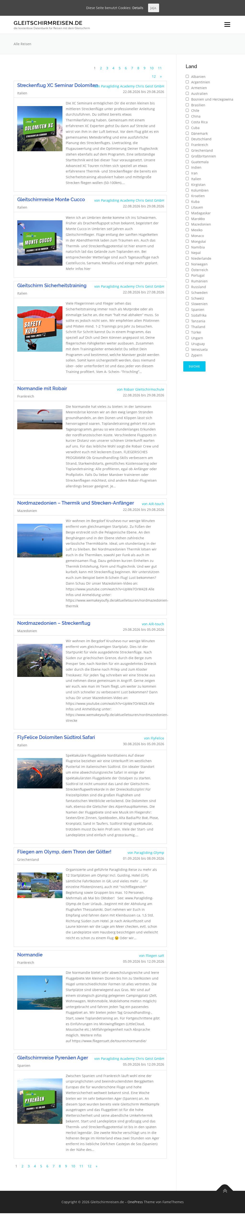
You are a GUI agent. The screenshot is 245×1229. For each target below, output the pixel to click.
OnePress (135, 1202)
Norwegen (199, 264)
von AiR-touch (153, 503)
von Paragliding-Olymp (146, 852)
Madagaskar (201, 213)
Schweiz (197, 298)
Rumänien (199, 281)
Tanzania (198, 321)
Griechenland (202, 150)
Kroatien (198, 196)
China (195, 116)
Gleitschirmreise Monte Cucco (51, 199)
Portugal (198, 275)
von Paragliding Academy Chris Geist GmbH (129, 86)
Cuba (195, 127)
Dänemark (199, 133)
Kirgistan (198, 184)
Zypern (196, 355)
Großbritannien (203, 156)
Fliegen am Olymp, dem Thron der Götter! (64, 852)
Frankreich (199, 144)
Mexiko (196, 230)
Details (137, 7)
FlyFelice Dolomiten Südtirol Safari (56, 737)
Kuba (195, 201)
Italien (196, 179)
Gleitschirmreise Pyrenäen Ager (52, 1058)
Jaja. (153, 7)
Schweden (199, 292)
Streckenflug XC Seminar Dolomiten (57, 85)
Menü (227, 24)
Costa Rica (199, 122)
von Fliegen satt (151, 955)
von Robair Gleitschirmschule (140, 389)
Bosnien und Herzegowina (212, 99)
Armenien (199, 88)
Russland (198, 287)
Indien (196, 167)
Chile (195, 110)
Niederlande (201, 258)
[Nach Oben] (224, 1190)
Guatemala (200, 162)
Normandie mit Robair (42, 388)
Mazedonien (201, 224)
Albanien (198, 76)
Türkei (196, 332)
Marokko (198, 218)
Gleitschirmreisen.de (48, 23)
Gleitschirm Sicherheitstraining (52, 285)
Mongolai (198, 241)
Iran (194, 173)
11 (160, 68)
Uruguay (198, 343)
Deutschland (201, 139)
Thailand (198, 326)
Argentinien (200, 82)
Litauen (197, 207)
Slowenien (199, 304)
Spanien (197, 309)
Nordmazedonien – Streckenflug (53, 623)
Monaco (197, 235)
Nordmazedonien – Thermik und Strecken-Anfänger (75, 503)
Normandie (30, 955)
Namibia (198, 247)
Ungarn (197, 338)
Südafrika (198, 315)
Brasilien (198, 105)
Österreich (199, 270)
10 (152, 68)
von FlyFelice (154, 738)
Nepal (196, 252)
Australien (199, 93)
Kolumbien (200, 190)
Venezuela (199, 349)
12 (154, 76)
